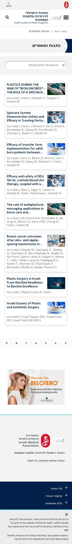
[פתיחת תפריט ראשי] (66, 17)
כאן (66, 530)
